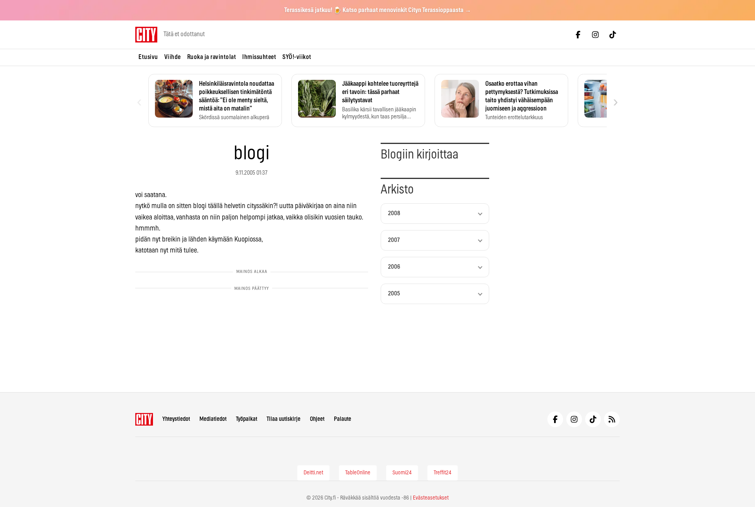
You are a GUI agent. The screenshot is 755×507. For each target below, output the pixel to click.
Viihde (172, 57)
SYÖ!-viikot (296, 57)
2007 (394, 240)
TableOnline (357, 473)
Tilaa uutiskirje (283, 419)
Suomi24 (402, 473)
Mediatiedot (212, 419)
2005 (394, 294)
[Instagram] (595, 35)
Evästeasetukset (431, 498)
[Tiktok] (613, 35)
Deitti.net (313, 473)
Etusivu (148, 57)
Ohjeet (317, 419)
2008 (394, 213)
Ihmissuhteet (259, 57)
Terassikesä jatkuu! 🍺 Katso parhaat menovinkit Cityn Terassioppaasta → (377, 10)
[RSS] (612, 419)
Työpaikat (246, 419)
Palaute (342, 419)
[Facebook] (578, 35)
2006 (394, 267)
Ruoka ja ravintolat (211, 57)
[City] (144, 419)
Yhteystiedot (176, 419)
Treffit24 (442, 473)
